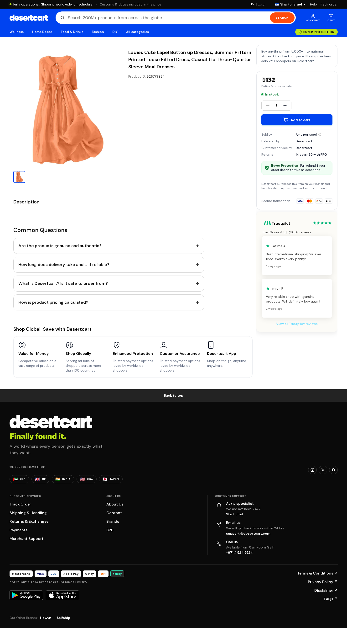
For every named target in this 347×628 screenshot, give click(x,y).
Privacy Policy (323, 581)
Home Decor (42, 32)
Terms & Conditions (317, 573)
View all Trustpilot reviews (297, 324)
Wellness (17, 32)
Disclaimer (326, 590)
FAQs (331, 598)
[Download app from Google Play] (26, 595)
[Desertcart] (29, 18)
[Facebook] (333, 470)
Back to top (173, 395)
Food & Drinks (72, 32)
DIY (115, 32)
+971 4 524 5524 (239, 552)
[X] (323, 470)
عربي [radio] (261, 4)
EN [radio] (253, 4)
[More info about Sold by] (320, 134)
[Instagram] (312, 470)
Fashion (98, 32)
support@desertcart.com (248, 533)
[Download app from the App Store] (62, 595)
